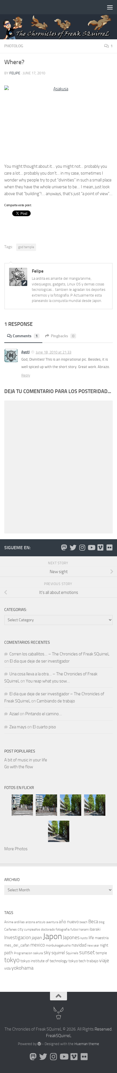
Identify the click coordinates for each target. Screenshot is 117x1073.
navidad (79, 945)
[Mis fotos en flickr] (109, 547)
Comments (25, 336)
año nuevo (69, 921)
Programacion (23, 953)
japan (37, 937)
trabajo (92, 960)
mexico (37, 945)
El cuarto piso (44, 726)
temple (101, 953)
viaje (104, 960)
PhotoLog (13, 46)
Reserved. (103, 1029)
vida (7, 968)
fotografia (63, 929)
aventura (52, 922)
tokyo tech (77, 960)
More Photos (16, 848)
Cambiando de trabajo (56, 701)
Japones (71, 937)
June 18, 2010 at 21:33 (53, 352)
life (91, 937)
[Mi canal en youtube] (91, 547)
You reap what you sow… (48, 681)
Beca (93, 921)
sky (47, 952)
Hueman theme (86, 1044)
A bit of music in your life (25, 760)
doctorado (48, 929)
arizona (30, 922)
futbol (74, 929)
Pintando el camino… (43, 713)
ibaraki (95, 929)
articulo (40, 922)
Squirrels (72, 953)
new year (93, 945)
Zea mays (17, 726)
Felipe (14, 73)
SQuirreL (63, 1035)
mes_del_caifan (17, 945)
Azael (14, 713)
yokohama (22, 968)
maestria (101, 938)
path (8, 952)
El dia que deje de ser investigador (40, 661)
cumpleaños (32, 929)
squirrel (58, 952)
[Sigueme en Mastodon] (63, 547)
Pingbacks (62, 336)
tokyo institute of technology (44, 960)
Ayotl (25, 352)
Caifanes (10, 929)
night (104, 945)
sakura (38, 953)
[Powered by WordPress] (39, 1044)
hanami (84, 929)
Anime (8, 922)
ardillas (19, 922)
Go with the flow (18, 766)
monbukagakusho (58, 945)
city (20, 929)
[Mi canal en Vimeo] (100, 547)
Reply (25, 375)
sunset (87, 952)
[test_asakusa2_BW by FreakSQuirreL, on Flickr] (58, 121)
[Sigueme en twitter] (73, 547)
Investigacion (17, 937)
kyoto (84, 938)
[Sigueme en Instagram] (82, 547)
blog (102, 922)
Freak (51, 1035)
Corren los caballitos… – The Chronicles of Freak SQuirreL (59, 654)
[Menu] (110, 7)
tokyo (12, 960)
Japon (52, 936)
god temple (26, 247)
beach (83, 922)
